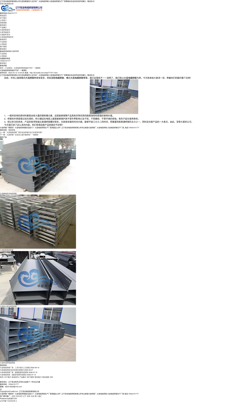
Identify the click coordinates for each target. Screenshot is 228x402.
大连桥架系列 (5, 30)
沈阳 (13, 396)
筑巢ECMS (13, 398)
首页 (1, 68)
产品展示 (3, 27)
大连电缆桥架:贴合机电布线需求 (12, 370)
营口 (36, 396)
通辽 (40, 396)
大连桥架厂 (34, 1)
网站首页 (3, 15)
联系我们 (3, 25)
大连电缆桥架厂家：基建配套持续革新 (14, 372)
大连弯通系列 (5, 32)
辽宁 (24, 396)
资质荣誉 (3, 22)
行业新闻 (3, 41)
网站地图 (45, 377)
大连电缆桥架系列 (6, 37)
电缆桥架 (11, 130)
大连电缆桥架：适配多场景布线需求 (13, 374)
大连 (32, 396)
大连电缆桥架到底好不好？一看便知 (27, 68)
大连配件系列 (5, 34)
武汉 (21, 396)
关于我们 (3, 18)
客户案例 (3, 46)
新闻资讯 (3, 39)
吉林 (28, 396)
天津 (17, 396)
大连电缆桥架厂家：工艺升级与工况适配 (15, 367)
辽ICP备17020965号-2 (8, 401)
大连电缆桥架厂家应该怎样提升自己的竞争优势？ (25, 132)
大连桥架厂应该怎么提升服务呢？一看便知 (22, 134)
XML (51, 377)
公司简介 (3, 20)
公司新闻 (3, 44)
